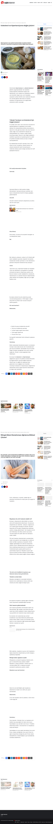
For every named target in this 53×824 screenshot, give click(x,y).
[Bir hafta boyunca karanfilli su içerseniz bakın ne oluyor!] (40, 33)
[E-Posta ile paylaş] (29, 374)
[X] (5, 77)
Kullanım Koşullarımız (48, 822)
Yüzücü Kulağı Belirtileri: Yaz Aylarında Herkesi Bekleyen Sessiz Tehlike (48, 92)
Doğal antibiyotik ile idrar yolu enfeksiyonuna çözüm (18, 410)
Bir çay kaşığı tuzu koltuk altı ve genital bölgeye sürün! (48, 42)
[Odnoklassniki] (24, 374)
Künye (29, 822)
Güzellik (45, 2)
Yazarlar (26, 822)
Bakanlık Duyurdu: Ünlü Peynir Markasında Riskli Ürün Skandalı (40, 92)
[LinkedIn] (11, 374)
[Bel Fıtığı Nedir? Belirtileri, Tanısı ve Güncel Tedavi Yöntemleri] (40, 74)
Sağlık (35, 2)
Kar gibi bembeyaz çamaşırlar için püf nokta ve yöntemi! (47, 38)
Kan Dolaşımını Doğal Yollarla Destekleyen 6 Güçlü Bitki (5, 410)
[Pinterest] (7, 77)
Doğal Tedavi (10, 22)
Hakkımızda (22, 822)
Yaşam (49, 2)
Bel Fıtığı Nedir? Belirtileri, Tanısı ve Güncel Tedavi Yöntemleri (40, 78)
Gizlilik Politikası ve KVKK (37, 822)
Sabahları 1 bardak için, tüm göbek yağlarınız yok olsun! (48, 47)
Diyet (41, 2)
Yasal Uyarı (43, 822)
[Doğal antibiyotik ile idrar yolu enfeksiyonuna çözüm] (18, 406)
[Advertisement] (26, 13)
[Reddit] (19, 374)
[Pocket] (26, 374)
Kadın (38, 2)
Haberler (31, 2)
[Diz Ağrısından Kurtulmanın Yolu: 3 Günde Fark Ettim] (12, 210)
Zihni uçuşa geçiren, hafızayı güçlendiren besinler (28, 410)
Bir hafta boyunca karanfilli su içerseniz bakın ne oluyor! (48, 33)
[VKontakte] (21, 374)
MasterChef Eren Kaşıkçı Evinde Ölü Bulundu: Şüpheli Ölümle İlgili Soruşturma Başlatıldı (48, 79)
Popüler (44, 24)
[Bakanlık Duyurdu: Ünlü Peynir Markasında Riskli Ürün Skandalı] (40, 87)
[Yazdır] (31, 374)
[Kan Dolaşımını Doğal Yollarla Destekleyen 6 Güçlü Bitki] (6, 406)
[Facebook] (2, 77)
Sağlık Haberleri (5, 72)
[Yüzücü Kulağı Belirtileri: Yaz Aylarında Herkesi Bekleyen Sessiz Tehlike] (48, 87)
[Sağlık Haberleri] (8, 2)
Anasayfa (3, 22)
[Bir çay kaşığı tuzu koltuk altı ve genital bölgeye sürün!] (40, 42)
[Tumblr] (14, 374)
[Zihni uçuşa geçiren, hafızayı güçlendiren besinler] (30, 406)
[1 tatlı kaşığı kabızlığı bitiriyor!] (40, 29)
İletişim (31, 822)
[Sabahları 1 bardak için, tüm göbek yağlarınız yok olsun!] (40, 48)
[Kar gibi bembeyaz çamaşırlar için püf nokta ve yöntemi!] (40, 38)
